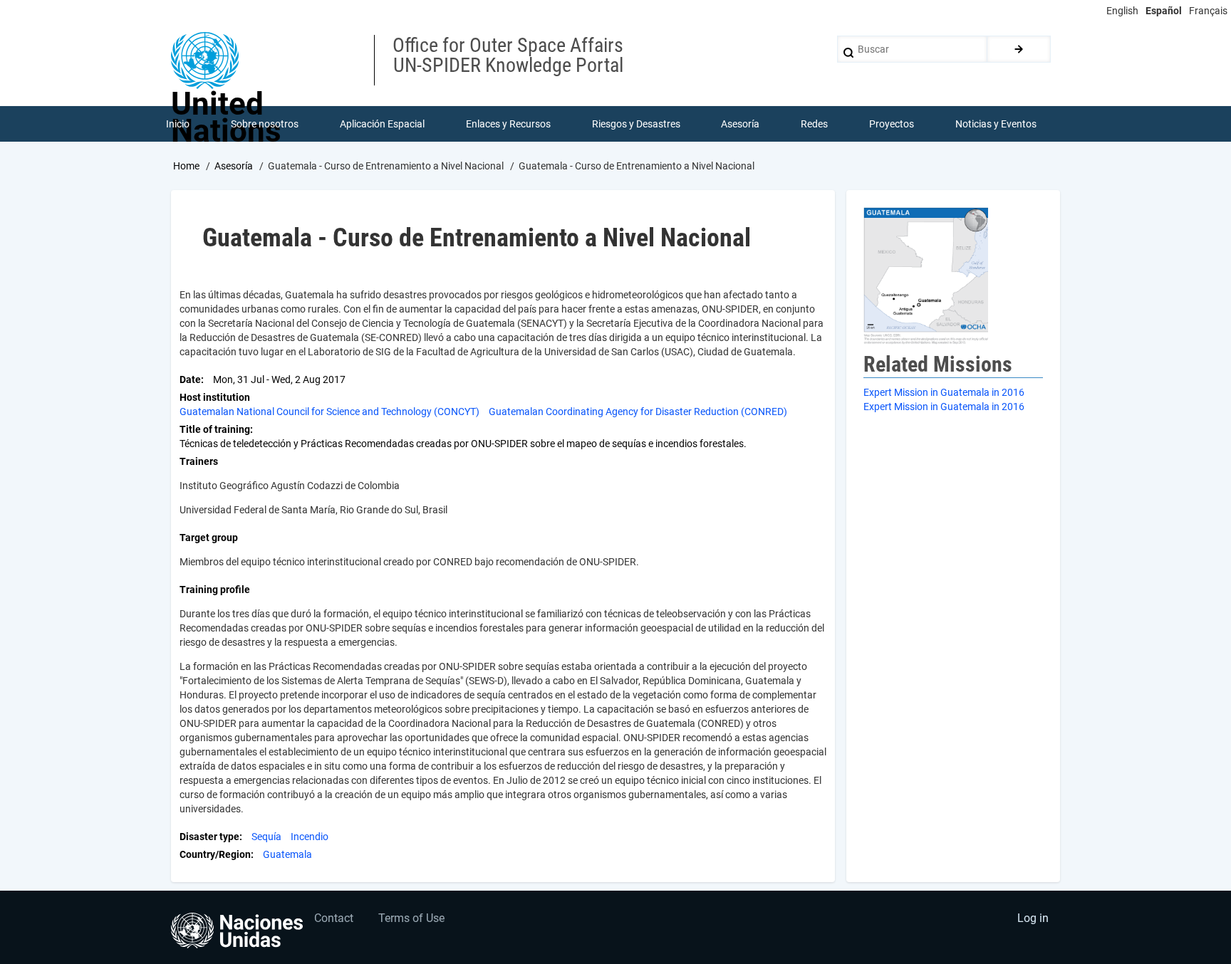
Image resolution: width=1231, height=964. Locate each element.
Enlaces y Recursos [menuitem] (508, 124)
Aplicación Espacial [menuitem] (382, 124)
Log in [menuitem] (1033, 918)
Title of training (215, 429)
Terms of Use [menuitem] (411, 918)
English (1122, 10)
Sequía (266, 836)
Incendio (309, 836)
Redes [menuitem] (814, 124)
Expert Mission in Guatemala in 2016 (943, 392)
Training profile (215, 589)
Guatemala (287, 854)
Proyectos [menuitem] (891, 124)
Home (186, 166)
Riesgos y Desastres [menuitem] (636, 124)
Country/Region (215, 854)
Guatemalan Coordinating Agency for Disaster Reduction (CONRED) (638, 411)
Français (1208, 10)
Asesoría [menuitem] (740, 124)
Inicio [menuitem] (177, 124)
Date (190, 379)
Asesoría (233, 166)
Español (1164, 10)
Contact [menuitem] (333, 918)
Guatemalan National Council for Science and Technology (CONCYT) (329, 411)
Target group (209, 537)
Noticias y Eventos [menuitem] (996, 124)
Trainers (199, 461)
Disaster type (209, 836)
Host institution (215, 397)
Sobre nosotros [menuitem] (264, 124)
